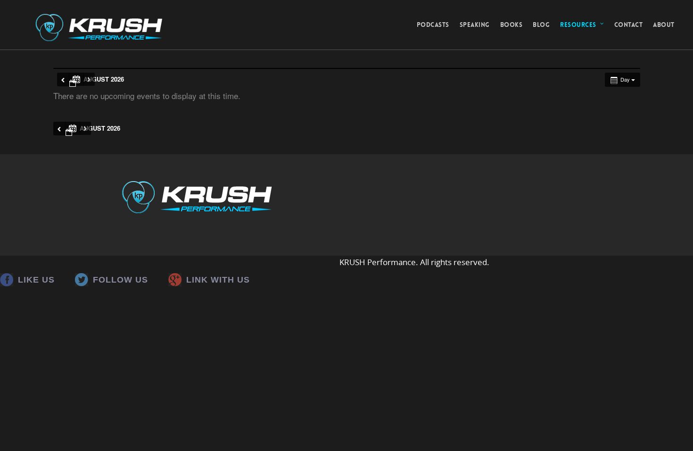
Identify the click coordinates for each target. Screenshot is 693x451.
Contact (628, 25)
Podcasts (433, 25)
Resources (578, 25)
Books (511, 25)
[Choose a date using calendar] (76, 79)
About (664, 25)
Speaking (475, 25)
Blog (541, 25)
